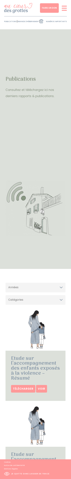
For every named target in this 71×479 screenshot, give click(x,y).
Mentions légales (11, 469)
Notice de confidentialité (14, 465)
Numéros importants (56, 21)
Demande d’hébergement (28, 21)
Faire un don (49, 7)
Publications (10, 21)
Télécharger (23, 389)
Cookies (7, 462)
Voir (41, 389)
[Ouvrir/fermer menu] (63, 8)
